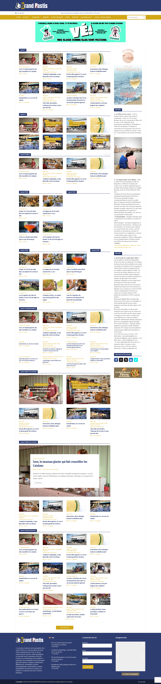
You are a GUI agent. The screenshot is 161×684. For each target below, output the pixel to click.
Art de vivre (75, 17)
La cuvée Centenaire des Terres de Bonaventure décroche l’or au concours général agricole (76, 100)
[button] (118, 656)
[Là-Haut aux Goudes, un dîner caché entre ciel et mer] (77, 599)
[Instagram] (121, 360)
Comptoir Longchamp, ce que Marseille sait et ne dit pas (52, 75)
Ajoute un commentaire (51, 469)
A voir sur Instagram (131, 674)
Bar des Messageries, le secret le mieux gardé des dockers (76, 75)
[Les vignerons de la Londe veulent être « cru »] (53, 201)
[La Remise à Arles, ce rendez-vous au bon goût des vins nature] (53, 285)
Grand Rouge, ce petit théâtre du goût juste (52, 361)
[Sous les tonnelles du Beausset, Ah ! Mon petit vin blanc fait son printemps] (77, 285)
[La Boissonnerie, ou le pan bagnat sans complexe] (100, 87)
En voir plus (64, 627)
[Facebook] (116, 360)
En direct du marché (57, 17)
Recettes (26, 17)
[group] (130, 656)
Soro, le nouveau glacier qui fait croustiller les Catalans (28, 70)
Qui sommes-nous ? (86, 17)
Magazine (46, 17)
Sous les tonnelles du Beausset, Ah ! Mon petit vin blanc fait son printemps (75, 297)
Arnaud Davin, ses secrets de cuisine (28, 99)
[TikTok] (136, 360)
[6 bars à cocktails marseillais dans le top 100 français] (29, 227)
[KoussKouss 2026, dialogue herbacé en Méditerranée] (100, 59)
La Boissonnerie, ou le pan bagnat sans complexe (98, 104)
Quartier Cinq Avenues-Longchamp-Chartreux (52, 69)
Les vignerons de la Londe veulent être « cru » (51, 212)
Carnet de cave (23, 209)
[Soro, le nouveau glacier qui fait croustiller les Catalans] (29, 59)
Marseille (45, 67)
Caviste (67, 17)
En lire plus (38, 483)
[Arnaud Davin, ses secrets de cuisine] (29, 87)
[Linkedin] (131, 360)
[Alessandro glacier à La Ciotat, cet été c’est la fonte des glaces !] (29, 599)
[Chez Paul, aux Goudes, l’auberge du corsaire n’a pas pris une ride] (53, 87)
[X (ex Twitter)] (126, 360)
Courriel (85, 658)
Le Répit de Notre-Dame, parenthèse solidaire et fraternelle (100, 359)
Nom (84, 650)
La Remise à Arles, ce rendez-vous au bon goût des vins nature (52, 297)
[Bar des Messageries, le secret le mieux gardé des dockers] (77, 59)
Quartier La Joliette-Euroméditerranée (72, 69)
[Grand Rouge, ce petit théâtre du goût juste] (53, 599)
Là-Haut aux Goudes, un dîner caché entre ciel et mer (76, 364)
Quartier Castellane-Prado (55, 357)
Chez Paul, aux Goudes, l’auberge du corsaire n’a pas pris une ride (52, 105)
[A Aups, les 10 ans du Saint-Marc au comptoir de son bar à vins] (29, 201)
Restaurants (36, 17)
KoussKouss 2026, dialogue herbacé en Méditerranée (99, 70)
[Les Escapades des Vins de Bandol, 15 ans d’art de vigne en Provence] (53, 227)
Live (53, 638)
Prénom (85, 643)
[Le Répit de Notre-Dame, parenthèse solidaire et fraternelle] (100, 599)
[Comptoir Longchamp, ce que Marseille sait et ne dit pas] (53, 59)
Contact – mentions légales (103, 17)
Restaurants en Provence (50, 72)
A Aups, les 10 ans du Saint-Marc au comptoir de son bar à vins (28, 213)
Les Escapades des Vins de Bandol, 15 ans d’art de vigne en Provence (53, 239)
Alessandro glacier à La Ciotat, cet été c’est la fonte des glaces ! (28, 359)
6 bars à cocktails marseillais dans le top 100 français (28, 238)
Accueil (18, 17)
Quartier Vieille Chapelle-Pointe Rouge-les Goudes (51, 98)
